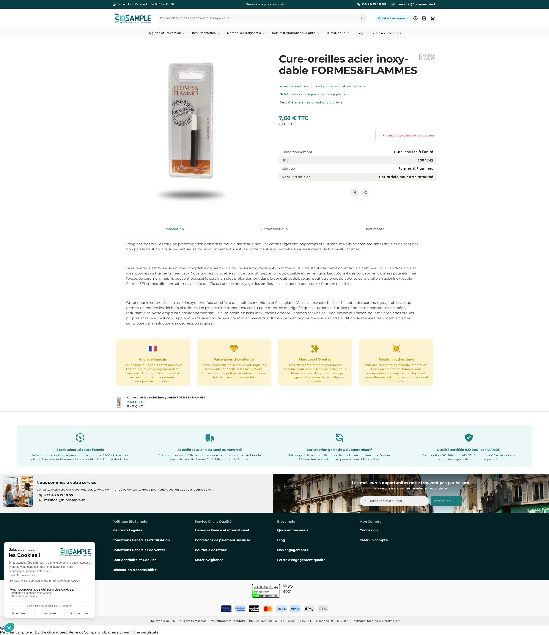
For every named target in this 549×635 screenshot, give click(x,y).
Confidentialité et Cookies (134, 560)
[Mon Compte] (415, 18)
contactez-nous (138, 489)
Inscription (442, 501)
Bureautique (336, 33)
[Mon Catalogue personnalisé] (424, 18)
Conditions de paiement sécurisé (222, 540)
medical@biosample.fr (416, 4)
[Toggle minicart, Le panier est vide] (433, 18)
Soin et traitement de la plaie (294, 33)
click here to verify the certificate (130, 632)
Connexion (369, 530)
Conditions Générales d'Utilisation (141, 540)
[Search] (364, 18)
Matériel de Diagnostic (244, 33)
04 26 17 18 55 (374, 4)
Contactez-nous (391, 18)
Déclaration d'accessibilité (134, 570)
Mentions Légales (127, 530)
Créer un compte (374, 540)
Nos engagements (292, 550)
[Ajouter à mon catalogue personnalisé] (354, 192)
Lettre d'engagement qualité (301, 560)
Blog (360, 33)
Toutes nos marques (385, 33)
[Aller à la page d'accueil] (127, 18)
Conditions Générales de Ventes (138, 550)
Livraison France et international (222, 530)
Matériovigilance (209, 560)
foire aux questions (73, 489)
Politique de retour (211, 550)
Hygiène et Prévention (164, 33)
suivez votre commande (105, 489)
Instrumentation (204, 33)
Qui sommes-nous (292, 530)
